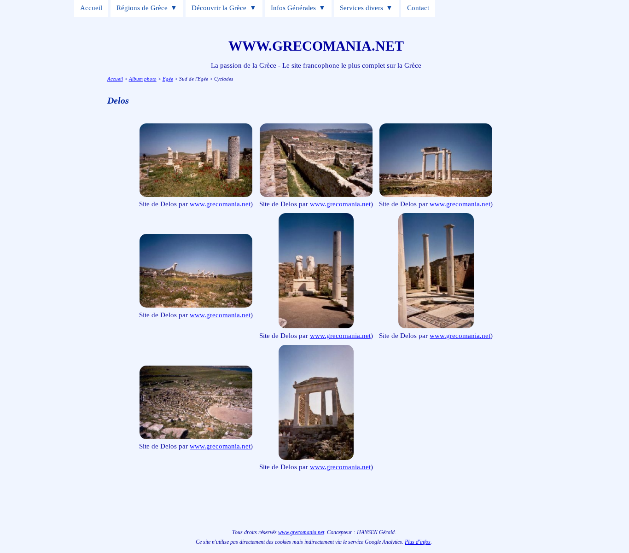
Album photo (143, 78)
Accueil (91, 8)
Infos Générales (293, 8)
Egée (168, 78)
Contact (418, 8)
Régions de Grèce (142, 8)
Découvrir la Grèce (219, 8)
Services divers (361, 8)
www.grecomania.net (220, 204)
